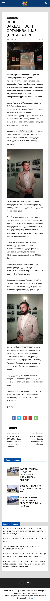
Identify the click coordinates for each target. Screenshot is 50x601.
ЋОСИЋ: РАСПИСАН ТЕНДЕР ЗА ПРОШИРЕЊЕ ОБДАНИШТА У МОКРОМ (29, 474)
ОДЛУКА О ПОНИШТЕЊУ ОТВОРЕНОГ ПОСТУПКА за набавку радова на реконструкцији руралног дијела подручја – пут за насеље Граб (24, 563)
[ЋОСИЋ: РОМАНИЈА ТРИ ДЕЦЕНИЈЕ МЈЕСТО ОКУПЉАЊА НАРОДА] (13, 500)
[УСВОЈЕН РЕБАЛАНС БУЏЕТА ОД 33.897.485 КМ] (13, 489)
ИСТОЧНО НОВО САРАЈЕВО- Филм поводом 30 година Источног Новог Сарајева (15, 441)
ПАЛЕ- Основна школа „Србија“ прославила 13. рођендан (36, 440)
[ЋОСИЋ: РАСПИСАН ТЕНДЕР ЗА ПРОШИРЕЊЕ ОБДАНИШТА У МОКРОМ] (13, 471)
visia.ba (30, 598)
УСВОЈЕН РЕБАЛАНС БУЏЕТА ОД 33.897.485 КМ (31, 489)
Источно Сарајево (12, 18)
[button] (46, 3)
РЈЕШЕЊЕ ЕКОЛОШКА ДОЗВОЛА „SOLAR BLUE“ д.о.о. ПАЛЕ (24, 540)
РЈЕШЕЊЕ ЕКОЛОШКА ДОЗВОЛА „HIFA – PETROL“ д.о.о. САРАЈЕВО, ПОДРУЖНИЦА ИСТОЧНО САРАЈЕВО (25, 555)
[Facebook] (21, 582)
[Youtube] (28, 582)
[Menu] (40, 3)
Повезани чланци (13, 460)
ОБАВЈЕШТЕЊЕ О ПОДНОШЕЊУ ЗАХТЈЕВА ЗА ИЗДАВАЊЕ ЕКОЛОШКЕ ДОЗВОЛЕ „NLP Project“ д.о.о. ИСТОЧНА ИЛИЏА (24, 531)
